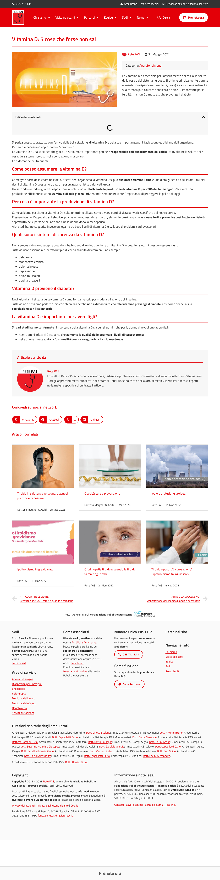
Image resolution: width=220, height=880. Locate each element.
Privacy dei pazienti (23, 805)
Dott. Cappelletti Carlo (65, 737)
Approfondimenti (150, 65)
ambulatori (77, 663)
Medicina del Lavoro (23, 698)
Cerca (166, 17)
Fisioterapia (19, 693)
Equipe (169, 661)
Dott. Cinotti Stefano (98, 732)
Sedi (168, 666)
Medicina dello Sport (24, 703)
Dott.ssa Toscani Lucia (25, 742)
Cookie (74, 805)
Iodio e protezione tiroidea (168, 493)
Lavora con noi (134, 805)
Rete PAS (48, 781)
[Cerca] (159, 17)
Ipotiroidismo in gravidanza (35, 569)
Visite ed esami (174, 657)
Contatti (119, 805)
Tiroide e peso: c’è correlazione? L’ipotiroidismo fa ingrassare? (171, 571)
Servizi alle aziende (23, 713)
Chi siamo (171, 652)
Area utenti (172, 671)
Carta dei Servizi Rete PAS (160, 805)
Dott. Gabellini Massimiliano (37, 751)
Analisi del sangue (22, 679)
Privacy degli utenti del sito (53, 805)
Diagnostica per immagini (27, 684)
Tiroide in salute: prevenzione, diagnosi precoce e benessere (42, 495)
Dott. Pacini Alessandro (37, 756)
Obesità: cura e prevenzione (102, 493)
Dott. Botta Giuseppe (144, 737)
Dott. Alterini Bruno (171, 732)
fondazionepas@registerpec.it (55, 815)
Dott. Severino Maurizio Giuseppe (39, 746)
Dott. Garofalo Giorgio (111, 746)
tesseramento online (75, 671)
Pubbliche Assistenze (84, 642)
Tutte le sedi (19, 663)
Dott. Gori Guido (166, 751)
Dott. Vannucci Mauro (102, 751)
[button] (203, 117)
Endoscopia (18, 689)
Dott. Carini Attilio (159, 742)
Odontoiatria (19, 708)
